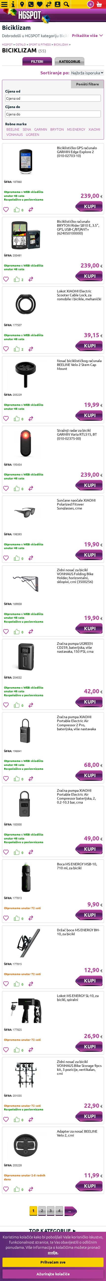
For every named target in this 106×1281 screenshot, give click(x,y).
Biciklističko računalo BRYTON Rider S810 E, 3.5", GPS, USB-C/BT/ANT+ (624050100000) (78, 227)
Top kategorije (53, 1230)
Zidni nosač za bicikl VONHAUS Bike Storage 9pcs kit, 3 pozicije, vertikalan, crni (79, 1067)
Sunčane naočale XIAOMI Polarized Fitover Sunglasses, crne (76, 504)
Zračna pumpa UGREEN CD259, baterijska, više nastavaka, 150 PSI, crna (75, 647)
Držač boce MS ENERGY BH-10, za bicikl (78, 932)
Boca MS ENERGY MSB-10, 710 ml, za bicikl (77, 866)
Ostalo (21, 44)
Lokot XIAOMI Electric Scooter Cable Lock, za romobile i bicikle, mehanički (79, 295)
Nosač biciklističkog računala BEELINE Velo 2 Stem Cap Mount (79, 364)
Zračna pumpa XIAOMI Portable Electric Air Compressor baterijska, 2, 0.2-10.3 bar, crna (76, 796)
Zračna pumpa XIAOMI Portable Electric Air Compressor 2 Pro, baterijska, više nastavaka (76, 722)
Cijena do (12, 106)
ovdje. (53, 1252)
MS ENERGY (76, 129)
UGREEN (32, 134)
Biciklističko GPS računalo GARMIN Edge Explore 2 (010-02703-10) (77, 151)
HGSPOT (7, 44)
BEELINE (12, 129)
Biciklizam (61, 44)
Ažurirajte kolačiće (53, 1273)
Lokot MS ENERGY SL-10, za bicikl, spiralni (78, 997)
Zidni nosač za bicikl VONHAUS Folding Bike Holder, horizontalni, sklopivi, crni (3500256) (75, 576)
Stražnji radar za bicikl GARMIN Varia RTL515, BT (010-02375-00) (77, 434)
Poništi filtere (87, 84)
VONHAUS (14, 134)
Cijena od (12, 91)
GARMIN (40, 129)
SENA (27, 129)
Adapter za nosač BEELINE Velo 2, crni (77, 1133)
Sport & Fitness (40, 44)
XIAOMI (94, 129)
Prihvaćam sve (53, 1262)
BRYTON (57, 129)
